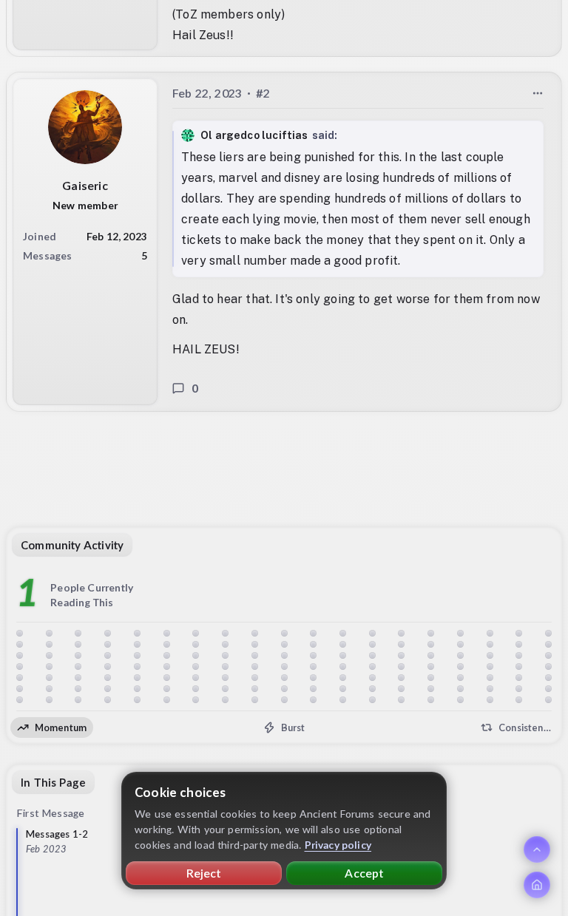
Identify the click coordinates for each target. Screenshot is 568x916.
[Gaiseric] (85, 126)
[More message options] (538, 92)
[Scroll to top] (537, 849)
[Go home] (537, 885)
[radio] (51, 727)
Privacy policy (338, 844)
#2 (263, 92)
